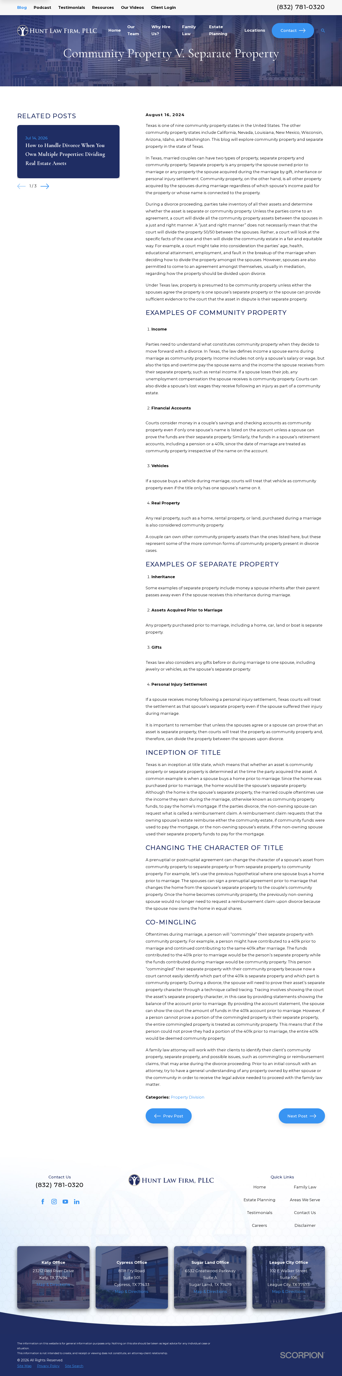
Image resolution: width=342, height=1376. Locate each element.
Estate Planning (259, 1199)
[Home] (57, 30)
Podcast (42, 7)
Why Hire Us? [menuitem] (160, 30)
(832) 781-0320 (301, 7)
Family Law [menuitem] (189, 30)
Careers (259, 1225)
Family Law (305, 1187)
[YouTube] (65, 1201)
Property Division (188, 1097)
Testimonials (71, 7)
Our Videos (132, 7)
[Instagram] (54, 1201)
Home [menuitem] (114, 30)
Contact (289, 30)
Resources (103, 7)
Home (259, 1187)
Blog (22, 7)
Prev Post (173, 1116)
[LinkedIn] (76, 1201)
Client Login (163, 7)
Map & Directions (53, 1284)
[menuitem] (24, 1366)
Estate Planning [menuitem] (218, 30)
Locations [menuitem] (255, 30)
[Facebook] (42, 1201)
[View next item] (44, 186)
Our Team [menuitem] (133, 30)
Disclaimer (305, 1225)
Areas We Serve (305, 1199)
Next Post (297, 1116)
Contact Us (305, 1212)
